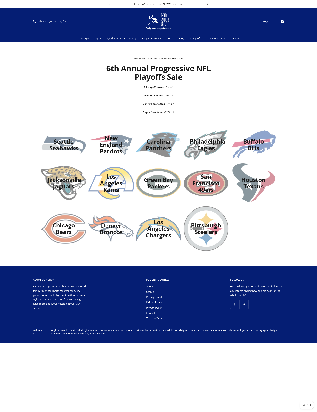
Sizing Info (195, 38)
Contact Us (152, 313)
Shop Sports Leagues (90, 38)
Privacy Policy (154, 307)
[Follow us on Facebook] (234, 304)
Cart (279, 21)
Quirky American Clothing (121, 38)
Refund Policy (154, 302)
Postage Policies (155, 297)
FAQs (171, 38)
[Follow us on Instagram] (243, 304)
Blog (181, 38)
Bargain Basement (152, 38)
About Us (151, 286)
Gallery (235, 38)
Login (266, 21)
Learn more (177, 5)
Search (150, 291)
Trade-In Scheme (215, 38)
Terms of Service (155, 318)
